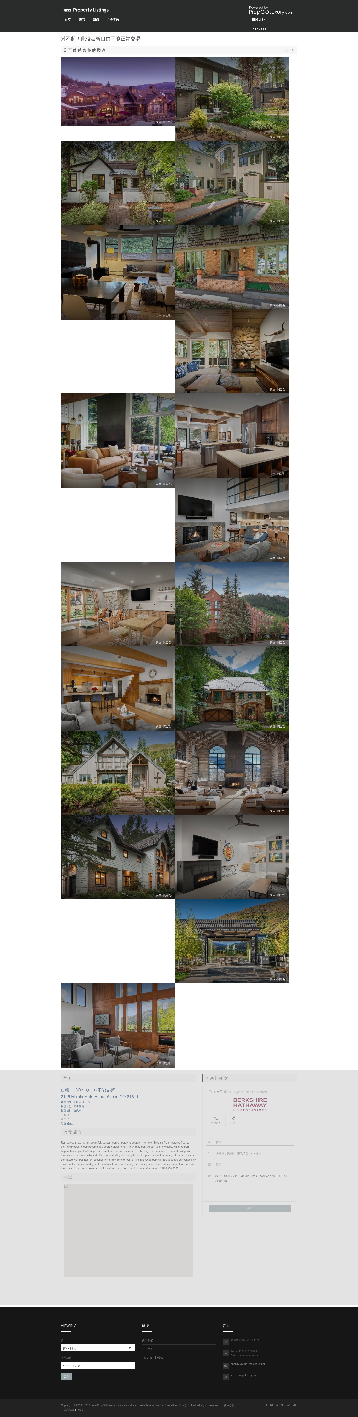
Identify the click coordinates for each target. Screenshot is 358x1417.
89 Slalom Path (232, 941)
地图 (68, 1177)
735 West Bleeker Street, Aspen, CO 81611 (118, 183)
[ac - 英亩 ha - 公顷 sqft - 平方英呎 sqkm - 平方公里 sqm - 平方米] (98, 1365)
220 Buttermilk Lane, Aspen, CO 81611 (118, 91)
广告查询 (147, 1349)
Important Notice (152, 1357)
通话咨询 (216, 1123)
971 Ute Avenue (232, 688)
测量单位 (66, 1358)
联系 (250, 1208)
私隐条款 (68, 1409)
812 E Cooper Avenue (232, 857)
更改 (66, 1376)
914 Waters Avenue (118, 688)
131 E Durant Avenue (118, 604)
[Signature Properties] (250, 1104)
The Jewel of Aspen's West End (118, 440)
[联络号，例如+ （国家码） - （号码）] (250, 1153)
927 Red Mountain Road (118, 773)
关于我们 (147, 1340)
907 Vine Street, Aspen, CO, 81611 (118, 272)
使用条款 (229, 1405)
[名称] (250, 1142)
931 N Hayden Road (232, 773)
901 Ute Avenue (118, 857)
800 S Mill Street (118, 1025)
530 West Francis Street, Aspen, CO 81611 (232, 183)
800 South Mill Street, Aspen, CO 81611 (232, 520)
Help (80, 1409)
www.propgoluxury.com (244, 1375)
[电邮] (250, 1164)
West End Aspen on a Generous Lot (232, 267)
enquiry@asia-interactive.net (248, 1364)
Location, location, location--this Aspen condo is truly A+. (232, 99)
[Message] (250, 1183)
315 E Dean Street (232, 604)
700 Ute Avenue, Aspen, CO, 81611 (232, 351)
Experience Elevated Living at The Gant (232, 435)
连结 (232, 1123)
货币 (63, 1340)
